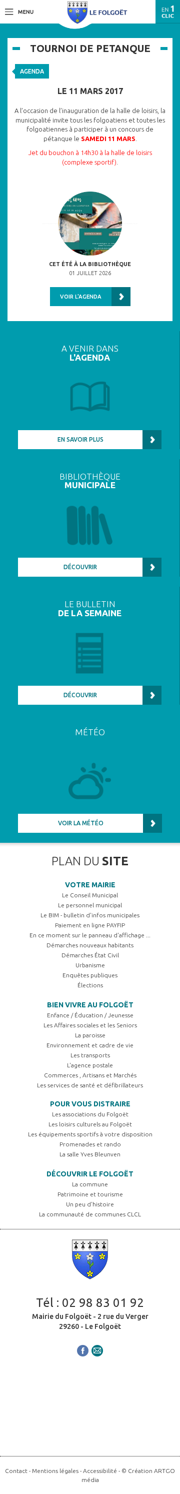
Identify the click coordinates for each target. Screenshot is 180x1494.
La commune (90, 1184)
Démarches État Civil (90, 955)
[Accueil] (97, 12)
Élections (90, 985)
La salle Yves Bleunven (90, 1154)
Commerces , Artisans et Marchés (90, 1075)
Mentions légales (55, 1470)
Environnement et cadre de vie (90, 1045)
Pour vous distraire (90, 1104)
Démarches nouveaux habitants (90, 945)
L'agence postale (90, 1065)
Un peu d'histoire (90, 1204)
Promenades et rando (90, 1144)
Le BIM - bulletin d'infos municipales (90, 915)
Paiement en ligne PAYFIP (90, 925)
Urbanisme (90, 965)
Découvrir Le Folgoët (90, 1174)
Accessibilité (100, 1470)
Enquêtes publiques (90, 975)
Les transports (90, 1055)
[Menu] (19, 11)
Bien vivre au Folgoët (90, 1005)
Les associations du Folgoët (90, 1114)
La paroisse (90, 1035)
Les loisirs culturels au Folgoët (90, 1124)
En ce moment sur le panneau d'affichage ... (90, 935)
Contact (16, 1470)
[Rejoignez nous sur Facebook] (82, 1349)
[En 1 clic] (168, 12)
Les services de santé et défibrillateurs (90, 1085)
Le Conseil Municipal (90, 895)
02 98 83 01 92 (103, 1302)
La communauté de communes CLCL (90, 1214)
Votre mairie (90, 885)
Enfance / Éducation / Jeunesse (90, 1015)
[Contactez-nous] (97, 1349)
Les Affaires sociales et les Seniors (90, 1025)
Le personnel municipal (90, 905)
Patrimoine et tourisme (90, 1194)
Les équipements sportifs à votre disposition (90, 1134)
